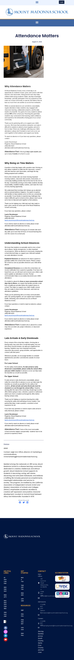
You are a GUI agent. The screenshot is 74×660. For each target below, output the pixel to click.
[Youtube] (6, 639)
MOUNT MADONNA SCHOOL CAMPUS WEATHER (5, 604)
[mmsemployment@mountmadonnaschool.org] (42, 628)
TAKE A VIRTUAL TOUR (22, 587)
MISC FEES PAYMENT (5, 589)
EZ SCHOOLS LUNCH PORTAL (5, 580)
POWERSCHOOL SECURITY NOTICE (22, 621)
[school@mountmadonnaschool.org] (42, 599)
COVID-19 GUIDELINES (22, 628)
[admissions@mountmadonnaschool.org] (42, 616)
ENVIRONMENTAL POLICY (22, 634)
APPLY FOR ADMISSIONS (22, 600)
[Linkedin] (6, 636)
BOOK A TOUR (22, 579)
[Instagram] (6, 632)
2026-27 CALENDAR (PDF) (5, 614)
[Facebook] (6, 628)
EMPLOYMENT (22, 610)
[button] (37, 2)
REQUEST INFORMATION (22, 594)
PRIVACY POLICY (22, 615)
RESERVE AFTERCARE (5, 596)
